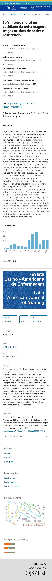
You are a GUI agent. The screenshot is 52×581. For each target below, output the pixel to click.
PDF (23, 321)
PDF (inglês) (8, 319)
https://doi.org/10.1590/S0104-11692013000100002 (24, 431)
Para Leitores (9, 478)
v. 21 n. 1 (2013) (26, 14)
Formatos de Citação (13, 436)
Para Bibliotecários (11, 486)
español (8, 457)
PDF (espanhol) (36, 319)
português (9, 461)
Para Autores (9, 482)
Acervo (13, 14)
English (7, 453)
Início (5, 14)
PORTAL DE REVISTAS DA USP (15, 4)
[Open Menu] (3, 8)
